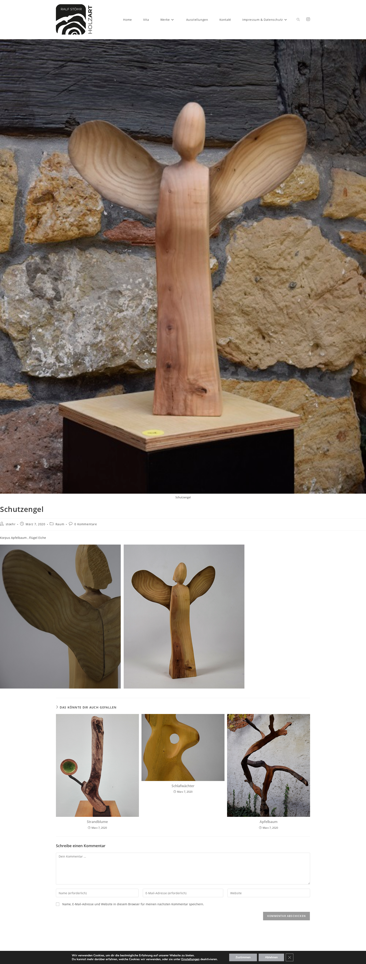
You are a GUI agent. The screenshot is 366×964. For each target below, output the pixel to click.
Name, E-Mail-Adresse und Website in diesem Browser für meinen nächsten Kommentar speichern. (133, 904)
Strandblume (97, 821)
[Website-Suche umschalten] (298, 19)
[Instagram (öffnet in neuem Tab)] (308, 19)
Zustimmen (243, 957)
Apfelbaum (268, 821)
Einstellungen (190, 959)
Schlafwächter (183, 786)
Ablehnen (271, 957)
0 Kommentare (85, 524)
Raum (59, 524)
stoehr (11, 524)
